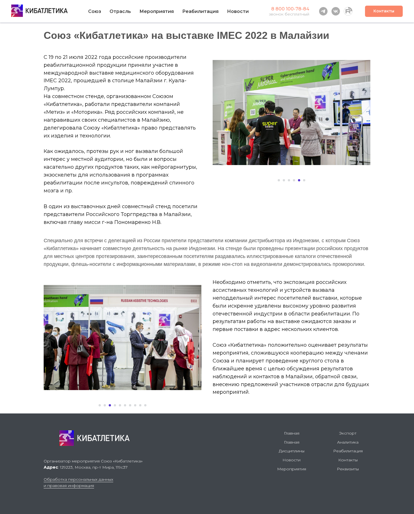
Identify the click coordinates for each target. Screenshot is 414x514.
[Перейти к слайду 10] (145, 405)
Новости (238, 11)
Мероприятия (156, 11)
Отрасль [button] (120, 11)
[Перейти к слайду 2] (284, 180)
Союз (94, 11)
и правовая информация (69, 485)
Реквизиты (348, 468)
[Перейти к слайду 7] (130, 405)
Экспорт (348, 433)
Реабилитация (348, 450)
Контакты (348, 459)
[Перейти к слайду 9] (140, 405)
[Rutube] (348, 11)
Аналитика (348, 442)
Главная (291, 433)
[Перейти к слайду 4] (294, 180)
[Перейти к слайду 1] (279, 180)
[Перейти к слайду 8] (135, 405)
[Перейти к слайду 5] (299, 180)
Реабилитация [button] (200, 11)
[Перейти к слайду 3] (289, 180)
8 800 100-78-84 (290, 9)
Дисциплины (291, 450)
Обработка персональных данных (78, 479)
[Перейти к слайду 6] (304, 180)
